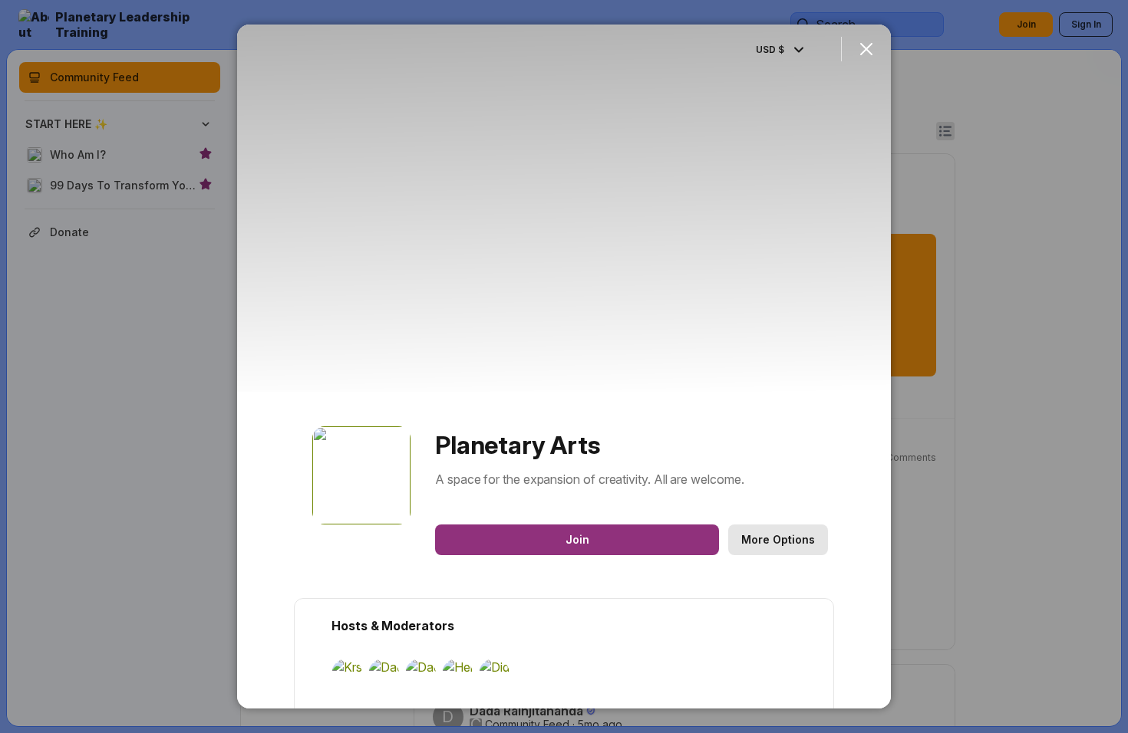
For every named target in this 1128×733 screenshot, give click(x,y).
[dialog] (564, 366)
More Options (778, 539)
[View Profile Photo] (361, 475)
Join (577, 539)
